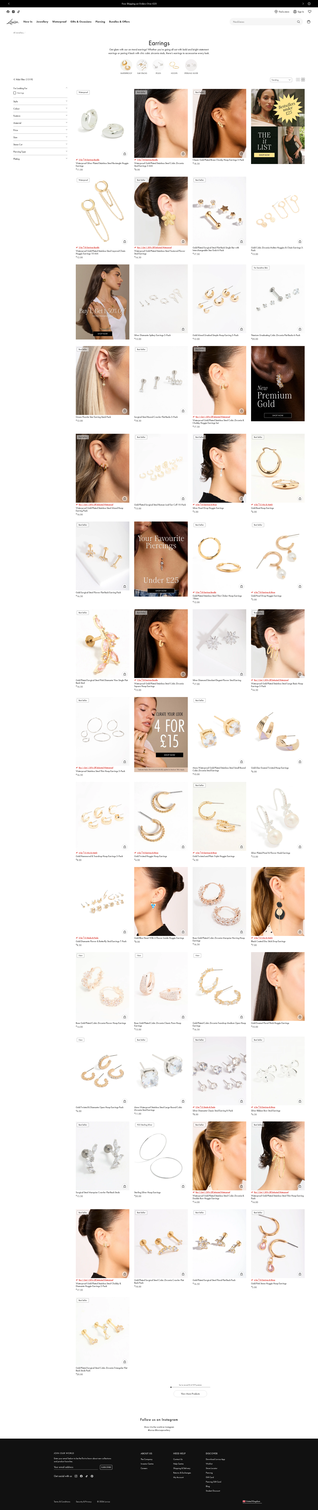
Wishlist (209, 1463)
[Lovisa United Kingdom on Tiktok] (18, 11)
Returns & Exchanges (182, 1472)
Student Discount (213, 1490)
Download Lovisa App (215, 1459)
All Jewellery (18, 32)
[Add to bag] (124, 153)
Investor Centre (147, 1463)
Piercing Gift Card (213, 1481)
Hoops (174, 73)
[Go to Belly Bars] (298, 21)
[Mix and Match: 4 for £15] (161, 732)
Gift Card (210, 1477)
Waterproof (126, 73)
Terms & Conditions (62, 1501)
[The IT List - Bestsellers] (278, 124)
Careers (144, 1468)
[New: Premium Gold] (278, 381)
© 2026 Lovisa (103, 1501)
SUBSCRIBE (106, 1467)
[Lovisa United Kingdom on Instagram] (13, 11)
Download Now (170, 3)
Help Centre (178, 1463)
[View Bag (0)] (307, 21)
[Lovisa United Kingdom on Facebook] (8, 11)
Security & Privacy (83, 1501)
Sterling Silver (191, 73)
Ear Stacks (142, 73)
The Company (146, 1459)
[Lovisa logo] (13, 22)
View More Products (190, 1393)
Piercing (209, 1472)
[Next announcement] (302, 4)
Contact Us (178, 1459)
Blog (208, 1486)
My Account (178, 1477)
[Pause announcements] (308, 3)
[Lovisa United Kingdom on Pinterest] (92, 1476)
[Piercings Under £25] (161, 557)
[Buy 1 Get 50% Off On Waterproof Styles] (102, 299)
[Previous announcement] (10, 4)
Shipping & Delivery (181, 1468)
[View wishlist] (309, 11)
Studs (158, 73)
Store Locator (211, 1468)
